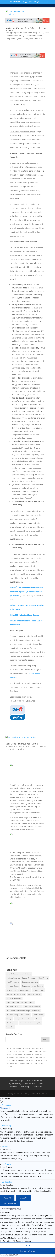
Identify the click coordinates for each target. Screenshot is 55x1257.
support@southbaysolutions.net (22, 32)
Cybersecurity (15, 1083)
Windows (38, 38)
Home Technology (34, 994)
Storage (9, 1019)
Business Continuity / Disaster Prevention (24, 35)
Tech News (41, 746)
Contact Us (37, 1086)
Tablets (38, 1019)
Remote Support (27, 962)
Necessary (6, 1105)
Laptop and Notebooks (32, 1006)
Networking (36, 1010)
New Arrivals (25, 1015)
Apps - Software (12, 974)
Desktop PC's (11, 990)
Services (13, 1086)
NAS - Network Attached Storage (18, 1010)
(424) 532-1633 (14, 2)
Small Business (38, 1015)
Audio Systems (25, 974)
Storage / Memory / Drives (24, 1019)
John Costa (12, 746)
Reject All (7, 1198)
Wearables (10, 1027)
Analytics (6, 1146)
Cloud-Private (43, 978)
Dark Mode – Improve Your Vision (22, 743)
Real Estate (30, 1083)
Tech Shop (24, 1086)
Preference (6, 1164)
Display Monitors (24, 990)
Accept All (23, 1198)
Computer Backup (13, 986)
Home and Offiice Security (16, 994)
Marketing (6, 1125)
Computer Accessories (30, 982)
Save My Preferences (27, 1251)
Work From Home (34, 1080)
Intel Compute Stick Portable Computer (20, 1002)
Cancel (27, 1245)
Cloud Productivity (13, 982)
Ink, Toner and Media (14, 998)
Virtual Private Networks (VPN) (30, 1023)
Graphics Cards (38, 990)
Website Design (17, 1080)
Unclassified (7, 1182)
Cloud (40, 1083)
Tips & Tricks (11, 749)
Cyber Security (22, 38)
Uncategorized (12, 1023)
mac (31, 38)
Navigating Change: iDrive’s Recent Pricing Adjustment (26, 29)
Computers (10, 38)
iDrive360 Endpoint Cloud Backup (24, 615)
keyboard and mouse (14, 1006)
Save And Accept (10, 1203)
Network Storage (13, 1015)
